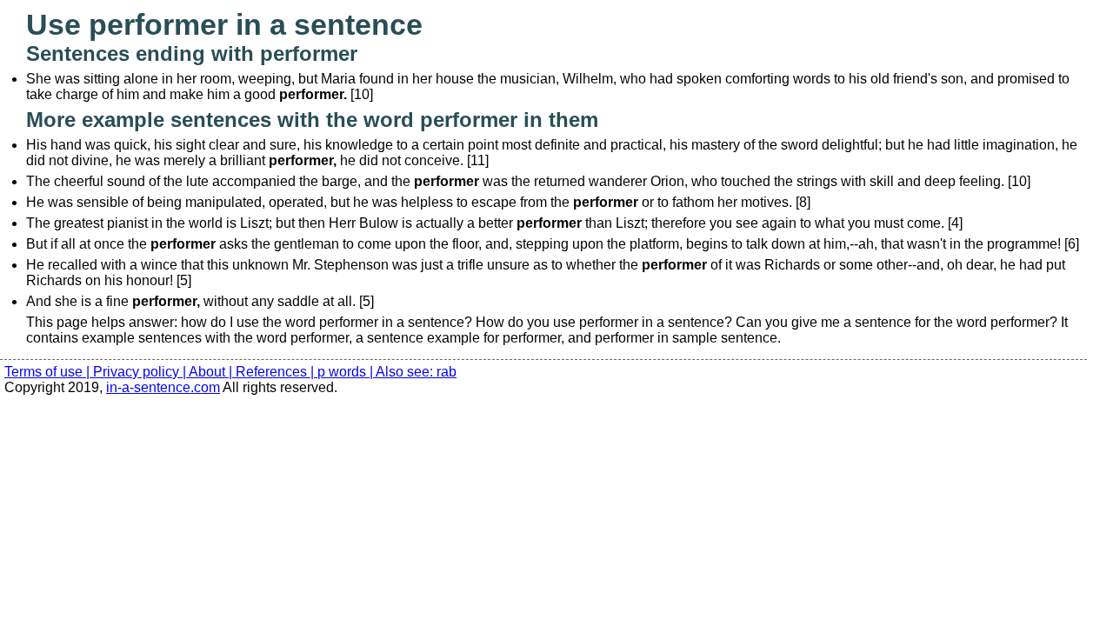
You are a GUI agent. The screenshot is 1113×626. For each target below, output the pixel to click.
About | (212, 371)
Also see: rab (416, 371)
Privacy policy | (141, 371)
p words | (346, 371)
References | (276, 371)
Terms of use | (48, 371)
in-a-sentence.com (163, 387)
